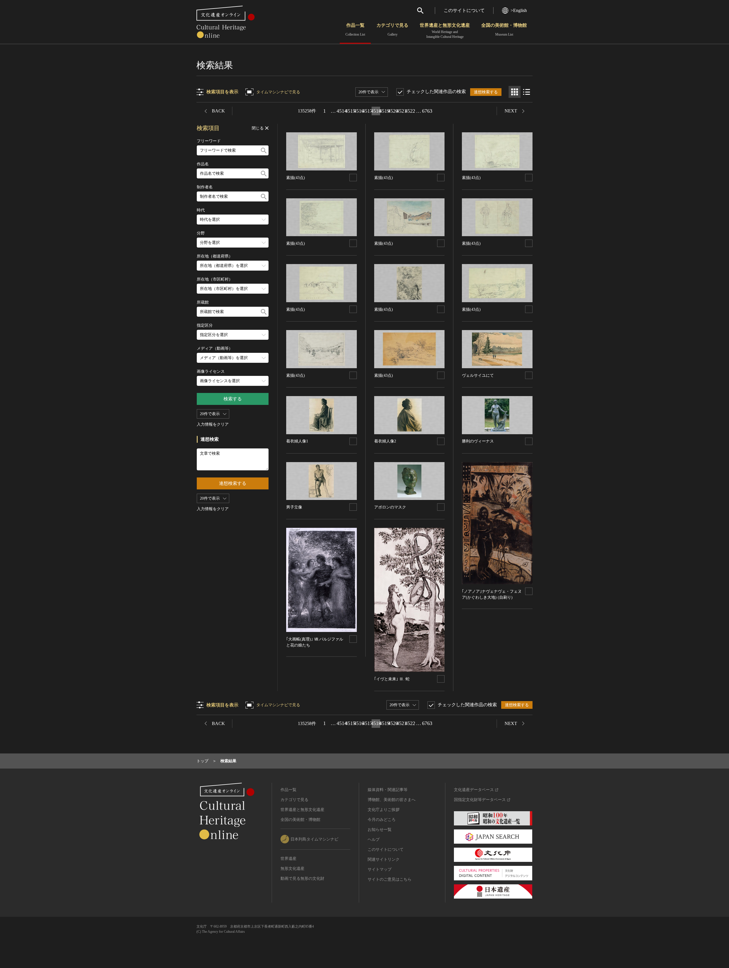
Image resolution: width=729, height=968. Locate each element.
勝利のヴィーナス (478, 441)
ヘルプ (374, 839)
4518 (376, 111)
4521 (401, 111)
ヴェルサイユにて (478, 375)
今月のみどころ (382, 819)
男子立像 (294, 507)
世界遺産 (288, 858)
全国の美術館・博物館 (504, 29)
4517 (367, 111)
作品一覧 (355, 29)
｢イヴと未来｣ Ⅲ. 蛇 (391, 679)
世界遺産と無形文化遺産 (445, 31)
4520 (393, 111)
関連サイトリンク (384, 859)
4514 (341, 111)
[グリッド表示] (515, 92)
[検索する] (264, 150)
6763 (427, 111)
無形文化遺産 (292, 868)
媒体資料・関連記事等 (387, 790)
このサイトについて (464, 10)
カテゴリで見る (392, 29)
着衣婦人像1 (297, 441)
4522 (410, 111)
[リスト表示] (527, 92)
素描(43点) (295, 178)
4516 (359, 111)
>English (519, 10)
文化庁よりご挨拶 (384, 810)
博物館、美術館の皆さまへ (391, 800)
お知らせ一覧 (380, 829)
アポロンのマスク (390, 507)
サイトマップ (380, 869)
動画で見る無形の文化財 (302, 878)
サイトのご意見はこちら (389, 879)
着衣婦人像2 (385, 441)
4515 (350, 111)
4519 (384, 111)
